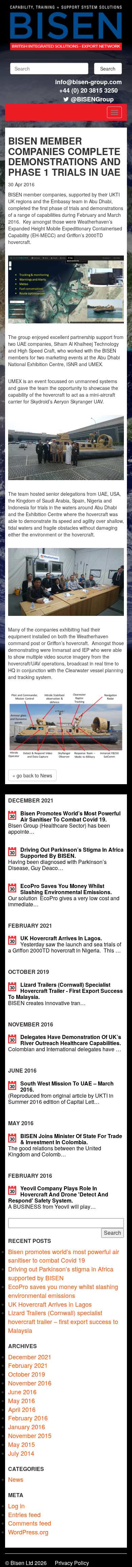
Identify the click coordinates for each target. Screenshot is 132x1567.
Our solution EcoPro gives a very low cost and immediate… (63, 895)
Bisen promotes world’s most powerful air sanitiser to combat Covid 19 (63, 1256)
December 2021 (29, 1356)
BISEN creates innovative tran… (65, 994)
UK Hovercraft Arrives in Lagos (50, 1304)
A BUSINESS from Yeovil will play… (58, 1197)
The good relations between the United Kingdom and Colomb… (65, 1145)
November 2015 (29, 1435)
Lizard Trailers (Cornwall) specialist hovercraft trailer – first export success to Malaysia (63, 1321)
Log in (16, 1505)
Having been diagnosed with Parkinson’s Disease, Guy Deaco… (66, 859)
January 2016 (26, 1426)
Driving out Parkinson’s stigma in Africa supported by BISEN (60, 1273)
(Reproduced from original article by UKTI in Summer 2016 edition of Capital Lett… (61, 1092)
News (15, 1479)
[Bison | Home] (66, 48)
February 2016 (28, 1417)
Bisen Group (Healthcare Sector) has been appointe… (64, 822)
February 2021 (28, 1365)
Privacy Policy (72, 1563)
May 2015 (21, 1444)
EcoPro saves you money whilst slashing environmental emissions (63, 1291)
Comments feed (29, 1522)
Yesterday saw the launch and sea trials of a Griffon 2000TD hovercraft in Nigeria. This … (64, 944)
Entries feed (24, 1514)
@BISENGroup (92, 99)
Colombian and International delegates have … (64, 1043)
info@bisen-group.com (88, 81)
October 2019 (26, 1374)
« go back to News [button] (32, 775)
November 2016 (29, 1382)
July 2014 (21, 1453)
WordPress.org (28, 1531)
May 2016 (21, 1400)
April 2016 (22, 1409)
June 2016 (22, 1391)
